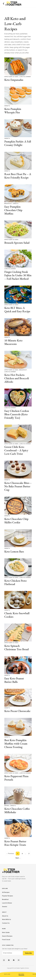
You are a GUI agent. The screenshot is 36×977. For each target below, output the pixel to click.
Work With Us (6, 919)
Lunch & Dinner (7, 903)
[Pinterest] (9, 960)
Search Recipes (7, 936)
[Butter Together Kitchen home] (11, 873)
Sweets (4, 906)
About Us (5, 916)
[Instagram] (4, 960)
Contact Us (6, 923)
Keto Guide (6, 932)
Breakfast (5, 899)
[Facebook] (14, 960)
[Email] (18, 960)
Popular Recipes (7, 896)
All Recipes (6, 892)
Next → (18, 858)
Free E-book (6, 939)
